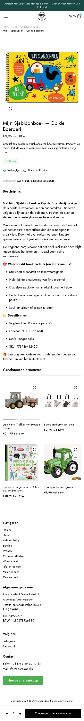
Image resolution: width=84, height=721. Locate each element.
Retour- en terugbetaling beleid (22, 605)
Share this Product (38, 170)
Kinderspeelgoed (29, 27)
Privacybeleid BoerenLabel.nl (21, 594)
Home (6, 27)
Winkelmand (10, 561)
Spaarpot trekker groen (58, 487)
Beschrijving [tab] (12, 191)
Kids (15, 27)
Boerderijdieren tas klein (59, 424)
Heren (6, 535)
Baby (20, 181)
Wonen (7, 551)
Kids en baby (11, 540)
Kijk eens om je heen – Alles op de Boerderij (21, 489)
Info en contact (12, 566)
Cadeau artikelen (13, 556)
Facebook (9, 646)
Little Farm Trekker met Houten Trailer (21, 426)
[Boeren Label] (42, 16)
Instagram (9, 641)
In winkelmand (75, 458)
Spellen (7, 545)
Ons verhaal (10, 577)
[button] (10, 108)
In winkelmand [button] (34, 395)
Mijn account (11, 572)
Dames (7, 530)
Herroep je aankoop (23, 680)
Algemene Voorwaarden (18, 599)
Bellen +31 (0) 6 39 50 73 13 (22, 663)
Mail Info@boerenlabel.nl (18, 669)
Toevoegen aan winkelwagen (53, 713)
